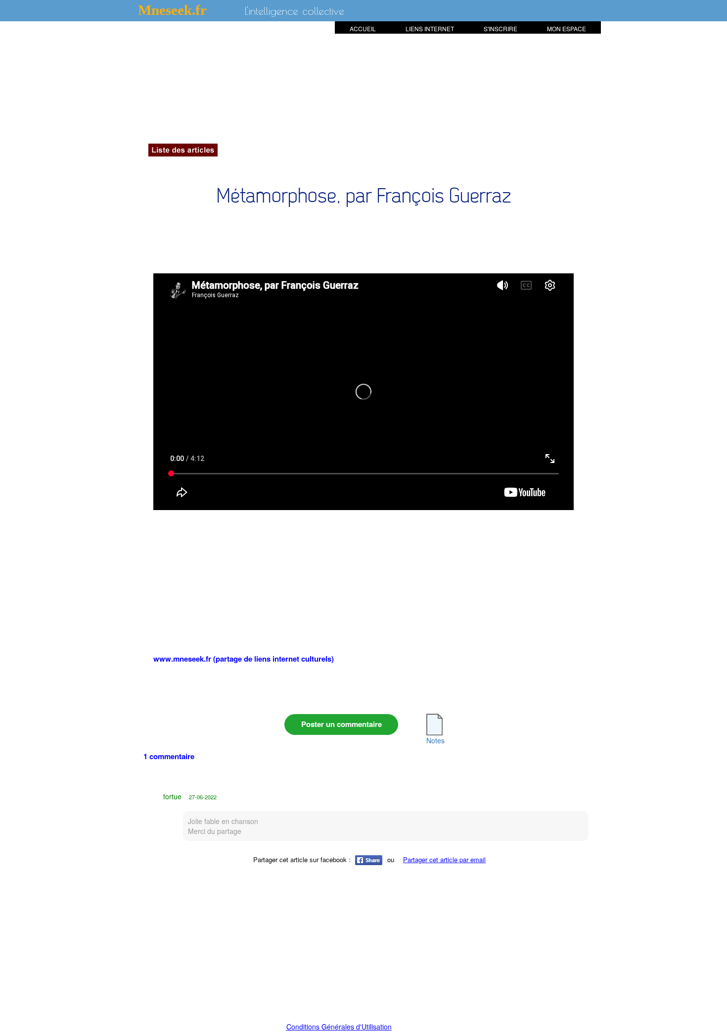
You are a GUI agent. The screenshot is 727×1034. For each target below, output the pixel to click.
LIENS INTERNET (430, 28)
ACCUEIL (363, 28)
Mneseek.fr (172, 10)
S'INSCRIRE (500, 28)
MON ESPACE (566, 28)
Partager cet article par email (444, 859)
